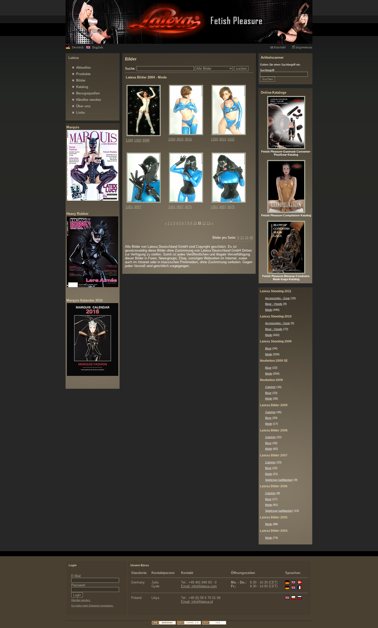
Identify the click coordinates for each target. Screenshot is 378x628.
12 (204, 223)
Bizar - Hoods (273, 303)
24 (246, 238)
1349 (129, 140)
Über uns (83, 106)
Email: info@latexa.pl (197, 602)
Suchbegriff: (267, 70)
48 (251, 238)
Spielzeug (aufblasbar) (279, 479)
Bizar (268, 348)
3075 (188, 207)
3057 (137, 207)
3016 (188, 139)
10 (195, 223)
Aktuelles (83, 67)
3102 (231, 139)
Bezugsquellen (88, 93)
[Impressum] (302, 48)
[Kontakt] (280, 48)
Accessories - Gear (277, 298)
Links (80, 112)
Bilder (81, 80)
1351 (129, 207)
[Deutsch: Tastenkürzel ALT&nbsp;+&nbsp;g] (75, 48)
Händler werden (88, 100)
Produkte (83, 74)
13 (208, 223)
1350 (137, 140)
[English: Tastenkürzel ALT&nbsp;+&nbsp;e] (95, 48)
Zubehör (270, 386)
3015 (180, 139)
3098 (145, 140)
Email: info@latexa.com (199, 586)
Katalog (82, 87)
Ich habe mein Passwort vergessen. (92, 605)
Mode (268, 309)
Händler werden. (81, 600)
